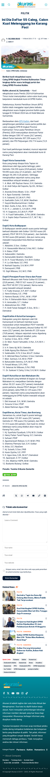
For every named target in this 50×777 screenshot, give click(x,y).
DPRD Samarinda (39, 666)
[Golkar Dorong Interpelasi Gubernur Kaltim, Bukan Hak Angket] (9, 649)
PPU (15, 666)
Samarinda (27, 632)
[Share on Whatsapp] (21, 496)
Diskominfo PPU (25, 666)
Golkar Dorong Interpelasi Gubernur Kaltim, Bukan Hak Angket (30, 650)
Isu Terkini (7, 669)
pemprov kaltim (33, 669)
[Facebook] (4, 693)
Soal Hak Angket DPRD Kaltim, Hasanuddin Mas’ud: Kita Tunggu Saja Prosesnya (32, 610)
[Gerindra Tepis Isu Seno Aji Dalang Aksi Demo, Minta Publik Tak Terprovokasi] (9, 596)
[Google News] (18, 693)
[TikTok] (26, 693)
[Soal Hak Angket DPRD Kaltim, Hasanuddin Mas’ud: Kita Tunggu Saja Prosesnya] (9, 609)
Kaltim (24, 659)
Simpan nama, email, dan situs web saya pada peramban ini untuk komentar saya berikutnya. (26, 570)
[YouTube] (13, 693)
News (31, 662)
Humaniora (32, 659)
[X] (8, 693)
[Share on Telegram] (27, 496)
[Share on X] (16, 496)
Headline (39, 662)
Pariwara (16, 659)
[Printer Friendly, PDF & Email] (10, 474)
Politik (25, 13)
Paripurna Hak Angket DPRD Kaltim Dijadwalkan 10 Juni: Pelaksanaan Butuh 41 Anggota (31, 624)
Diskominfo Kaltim (10, 662)
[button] (9, 4)
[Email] (33, 496)
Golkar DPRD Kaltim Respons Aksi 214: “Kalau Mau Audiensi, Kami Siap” (31, 637)
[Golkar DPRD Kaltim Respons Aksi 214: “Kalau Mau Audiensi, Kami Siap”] (9, 635)
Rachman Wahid (14, 39)
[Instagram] (22, 693)
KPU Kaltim (24, 121)
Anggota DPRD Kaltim (19, 486)
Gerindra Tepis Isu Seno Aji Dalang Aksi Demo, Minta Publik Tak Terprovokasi (31, 597)
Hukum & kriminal (9, 672)
